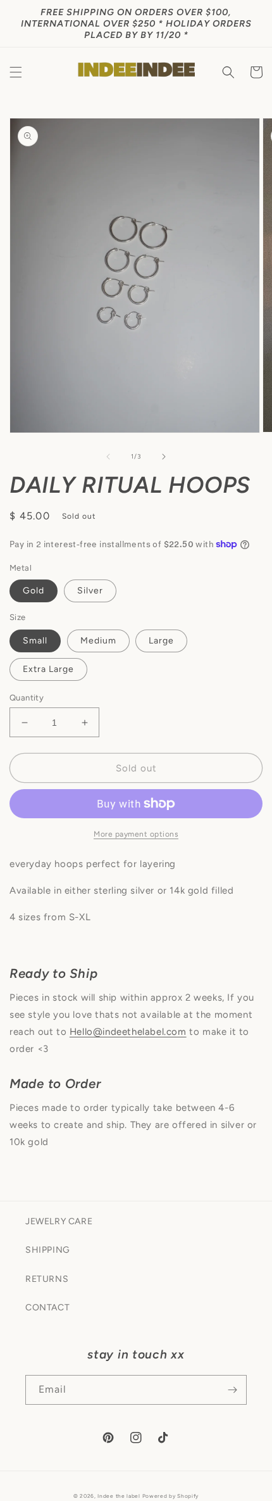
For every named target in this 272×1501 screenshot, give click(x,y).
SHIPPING (47, 1249)
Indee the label (118, 1496)
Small (35, 640)
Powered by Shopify (170, 1496)
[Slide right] (164, 457)
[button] (16, 72)
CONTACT (47, 1307)
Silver (90, 590)
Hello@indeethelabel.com (128, 1031)
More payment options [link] (136, 834)
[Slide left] (108, 457)
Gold (33, 590)
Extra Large (48, 669)
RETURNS (46, 1279)
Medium (98, 640)
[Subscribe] (232, 1390)
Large (161, 640)
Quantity (26, 697)
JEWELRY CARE (58, 1221)
